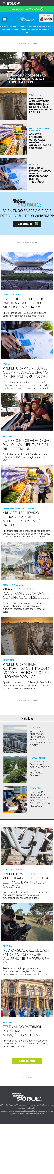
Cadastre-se (25, 223)
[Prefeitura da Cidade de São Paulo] (46, 19)
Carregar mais (27, 1060)
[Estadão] (13, 3)
